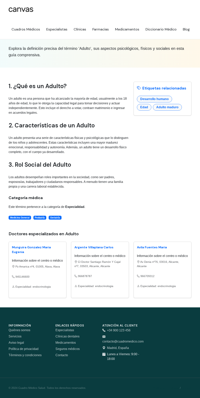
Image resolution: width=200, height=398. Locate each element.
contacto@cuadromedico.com (123, 341)
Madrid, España (118, 348)
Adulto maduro (167, 107)
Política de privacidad (23, 349)
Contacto (61, 355)
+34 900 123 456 (118, 330)
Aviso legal (16, 342)
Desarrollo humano (154, 99)
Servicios (15, 336)
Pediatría (40, 217)
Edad (144, 107)
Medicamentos (65, 342)
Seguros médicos (67, 349)
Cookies (186, 387)
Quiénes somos (19, 330)
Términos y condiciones (25, 355)
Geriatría (55, 217)
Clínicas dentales (67, 336)
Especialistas (64, 330)
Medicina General (19, 217)
